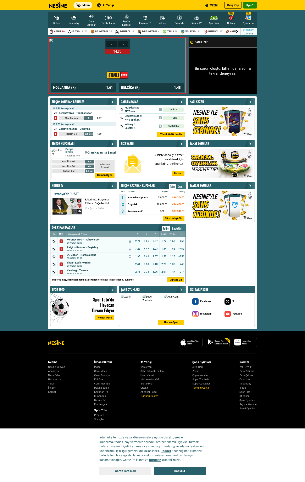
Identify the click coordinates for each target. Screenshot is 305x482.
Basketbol (177, 228)
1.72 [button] (163, 241)
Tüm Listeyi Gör (173, 218)
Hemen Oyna (104, 175)
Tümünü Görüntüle (171, 134)
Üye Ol (250, 5)
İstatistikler (146, 383)
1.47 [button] (172, 271)
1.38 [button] (172, 264)
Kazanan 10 (101, 391)
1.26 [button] (172, 256)
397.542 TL (178, 211)
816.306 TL (178, 197)
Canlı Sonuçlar (102, 375)
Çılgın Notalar (200, 375)
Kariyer (52, 391)
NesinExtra (54, 375)
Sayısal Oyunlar (248, 404)
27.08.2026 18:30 (74, 243)
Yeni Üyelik (245, 367)
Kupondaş (100, 396)
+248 (181, 264)
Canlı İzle (244, 379)
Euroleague (100, 404)
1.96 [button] (155, 271)
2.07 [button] (155, 241)
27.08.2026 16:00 (74, 273)
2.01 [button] (163, 271)
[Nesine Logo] (56, 342)
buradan (155, 459)
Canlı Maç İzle (102, 383)
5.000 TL (163, 197)
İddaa (97, 367)
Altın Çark (197, 367)
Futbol (166, 228)
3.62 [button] (146, 256)
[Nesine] (57, 3)
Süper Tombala (200, 379)
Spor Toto (244, 391)
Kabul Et (179, 470)
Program (99, 415)
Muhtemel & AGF (149, 379)
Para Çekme (246, 375)
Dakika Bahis (101, 387)
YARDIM (214, 5)
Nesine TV (100, 400)
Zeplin (195, 371)
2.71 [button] (137, 271)
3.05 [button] (146, 241)
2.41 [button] (137, 264)
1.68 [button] (172, 241)
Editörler (99, 379)
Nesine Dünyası (57, 367)
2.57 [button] (155, 256)
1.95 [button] (137, 256)
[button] (59, 66)
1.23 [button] (155, 248)
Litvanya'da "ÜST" (65, 194)
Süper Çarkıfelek (201, 383)
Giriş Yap (233, 5)
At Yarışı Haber (148, 391)
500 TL (164, 211)
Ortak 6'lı (145, 387)
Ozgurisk (132, 204)
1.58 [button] (172, 248)
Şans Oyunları (247, 400)
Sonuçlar (99, 419)
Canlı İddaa (100, 371)
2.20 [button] (163, 264)
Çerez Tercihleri (125, 470)
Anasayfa (53, 371)
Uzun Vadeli (147, 375)
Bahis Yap (146, 367)
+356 (181, 256)
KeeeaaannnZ (135, 211)
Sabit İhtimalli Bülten (152, 371)
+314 (181, 271)
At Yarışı (244, 396)
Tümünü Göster (149, 396)
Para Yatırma (246, 371)
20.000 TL (162, 204)
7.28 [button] (137, 248)
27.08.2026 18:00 (74, 258)
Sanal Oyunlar (247, 408)
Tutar (172, 186)
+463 (181, 248)
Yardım (52, 383)
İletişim (52, 387)
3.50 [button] (146, 264)
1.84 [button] (163, 248)
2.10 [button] (155, 264)
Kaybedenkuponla (138, 197)
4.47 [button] (146, 248)
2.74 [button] (137, 241)
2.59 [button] (163, 256)
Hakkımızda (55, 379)
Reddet (166, 451)
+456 (181, 241)
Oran (180, 186)
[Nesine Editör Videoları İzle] (67, 206)
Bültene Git (176, 279)
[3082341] (117, 65)
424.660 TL (178, 204)
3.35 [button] (146, 271)
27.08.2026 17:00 (74, 250)
